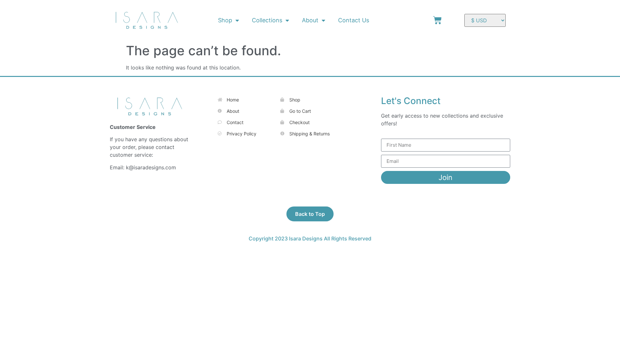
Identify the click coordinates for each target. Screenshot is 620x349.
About (310, 20)
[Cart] (437, 20)
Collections (267, 20)
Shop (225, 20)
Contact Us (353, 20)
